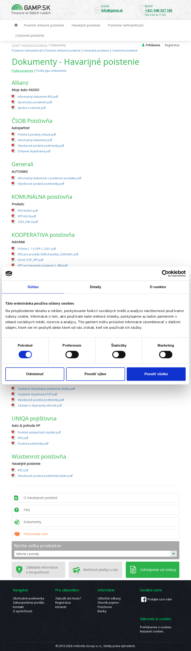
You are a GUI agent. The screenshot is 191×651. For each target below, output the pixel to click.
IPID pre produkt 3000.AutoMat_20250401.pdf (48, 254)
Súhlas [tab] (33, 287)
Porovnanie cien (36, 534)
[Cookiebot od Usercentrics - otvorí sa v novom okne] (165, 273)
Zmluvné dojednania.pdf (34, 151)
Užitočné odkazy (109, 598)
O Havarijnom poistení (40, 497)
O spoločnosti (22, 611)
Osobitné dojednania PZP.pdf (37, 394)
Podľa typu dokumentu (51, 71)
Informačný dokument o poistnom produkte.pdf (49, 178)
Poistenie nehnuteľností (125, 25)
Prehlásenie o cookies (155, 627)
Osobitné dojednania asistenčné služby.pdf (46, 389)
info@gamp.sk (112, 10)
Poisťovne (105, 607)
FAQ (27, 510)
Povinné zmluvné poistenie (44, 25)
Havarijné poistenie (86, 25)
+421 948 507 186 (158, 10)
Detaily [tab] (95, 287)
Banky (102, 611)
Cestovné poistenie (29, 35)
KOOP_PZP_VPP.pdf (30, 260)
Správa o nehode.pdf (32, 108)
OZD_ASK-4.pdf (28, 222)
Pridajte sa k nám (159, 599)
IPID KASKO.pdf (28, 211)
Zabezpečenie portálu (28, 602)
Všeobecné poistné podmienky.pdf (41, 146)
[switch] (72, 354)
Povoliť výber (95, 374)
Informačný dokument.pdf (35, 140)
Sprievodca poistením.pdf (35, 102)
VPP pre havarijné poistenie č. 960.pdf (43, 265)
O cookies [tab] (158, 287)
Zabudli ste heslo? (68, 598)
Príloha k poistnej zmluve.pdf (37, 135)
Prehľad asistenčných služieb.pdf (39, 432)
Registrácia (172, 45)
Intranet (60, 607)
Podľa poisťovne (22, 71)
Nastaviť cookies (152, 631)
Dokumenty (58, 45)
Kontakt (18, 607)
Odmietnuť (35, 374)
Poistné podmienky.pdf (33, 444)
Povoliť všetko (156, 374)
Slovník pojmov (108, 602)
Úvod (15, 45)
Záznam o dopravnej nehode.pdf (40, 405)
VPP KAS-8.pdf (27, 216)
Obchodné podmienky (28, 598)
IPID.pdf (23, 438)
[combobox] (95, 553)
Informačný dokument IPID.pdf (38, 97)
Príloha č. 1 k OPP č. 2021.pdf (37, 249)
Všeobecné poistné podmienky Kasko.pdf (45, 476)
